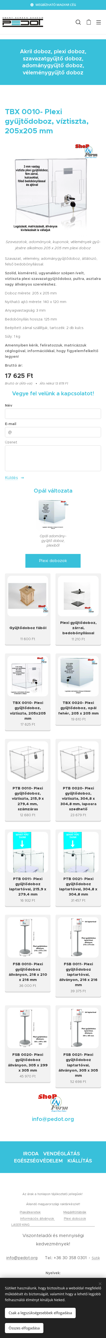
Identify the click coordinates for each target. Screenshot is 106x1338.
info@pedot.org (21, 1257)
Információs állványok (37, 1218)
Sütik (96, 1258)
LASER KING (21, 1225)
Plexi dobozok (75, 1218)
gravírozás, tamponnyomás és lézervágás (63, 1225)
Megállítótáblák (74, 1212)
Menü (99, 22)
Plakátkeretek (30, 1212)
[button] (78, 22)
